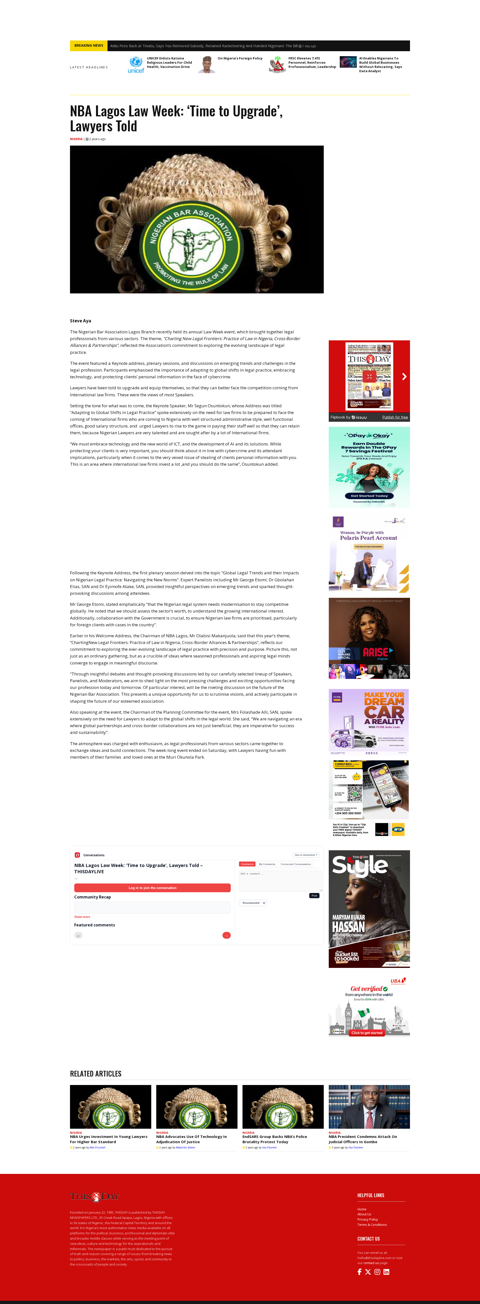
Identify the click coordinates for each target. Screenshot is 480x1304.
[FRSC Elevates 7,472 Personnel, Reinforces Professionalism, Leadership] (277, 64)
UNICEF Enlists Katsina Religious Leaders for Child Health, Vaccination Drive (169, 62)
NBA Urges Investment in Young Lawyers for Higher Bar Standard (109, 1139)
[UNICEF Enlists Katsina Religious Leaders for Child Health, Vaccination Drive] (136, 64)
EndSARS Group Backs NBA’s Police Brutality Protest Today (274, 1139)
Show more (82, 917)
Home (362, 1209)
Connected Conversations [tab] (296, 864)
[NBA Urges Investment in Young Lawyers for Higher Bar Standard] (110, 1107)
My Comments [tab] (267, 864)
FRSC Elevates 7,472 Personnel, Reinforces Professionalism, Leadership (312, 62)
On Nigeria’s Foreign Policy (240, 58)
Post (314, 895)
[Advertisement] (197, 807)
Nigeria (76, 139)
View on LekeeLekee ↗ (306, 855)
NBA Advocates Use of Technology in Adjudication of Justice (191, 1139)
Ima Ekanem (269, 1147)
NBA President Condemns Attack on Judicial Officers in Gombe (363, 1139)
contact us (371, 1263)
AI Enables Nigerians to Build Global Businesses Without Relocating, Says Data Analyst (380, 64)
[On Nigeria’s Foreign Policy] (206, 64)
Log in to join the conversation (152, 888)
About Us (364, 1214)
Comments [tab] (247, 864)
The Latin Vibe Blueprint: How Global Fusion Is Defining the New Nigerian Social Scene (183, 45)
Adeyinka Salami (185, 1147)
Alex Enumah (98, 1147)
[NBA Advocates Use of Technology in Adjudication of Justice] (197, 1107)
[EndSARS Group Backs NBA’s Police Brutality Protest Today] (283, 1107)
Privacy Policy (368, 1219)
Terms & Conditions (372, 1224)
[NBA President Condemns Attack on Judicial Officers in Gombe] (369, 1107)
